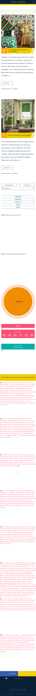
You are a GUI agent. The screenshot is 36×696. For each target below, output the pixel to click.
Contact (18, 694)
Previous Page (9, 185)
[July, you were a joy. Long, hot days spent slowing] (18, 580)
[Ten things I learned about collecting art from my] (18, 400)
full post (6, 83)
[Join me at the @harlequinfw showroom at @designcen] (18, 508)
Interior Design (5, 89)
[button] (33, 2)
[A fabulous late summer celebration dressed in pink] (18, 472)
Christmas (18, 196)
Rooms (18, 204)
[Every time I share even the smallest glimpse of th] (18, 616)
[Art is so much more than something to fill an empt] (18, 544)
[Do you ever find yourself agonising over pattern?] (18, 436)
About (23, 694)
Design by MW (30, 694)
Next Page (27, 185)
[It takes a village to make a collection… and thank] (18, 652)
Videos (18, 207)
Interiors (15, 89)
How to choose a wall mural (19, 135)
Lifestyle (18, 202)
